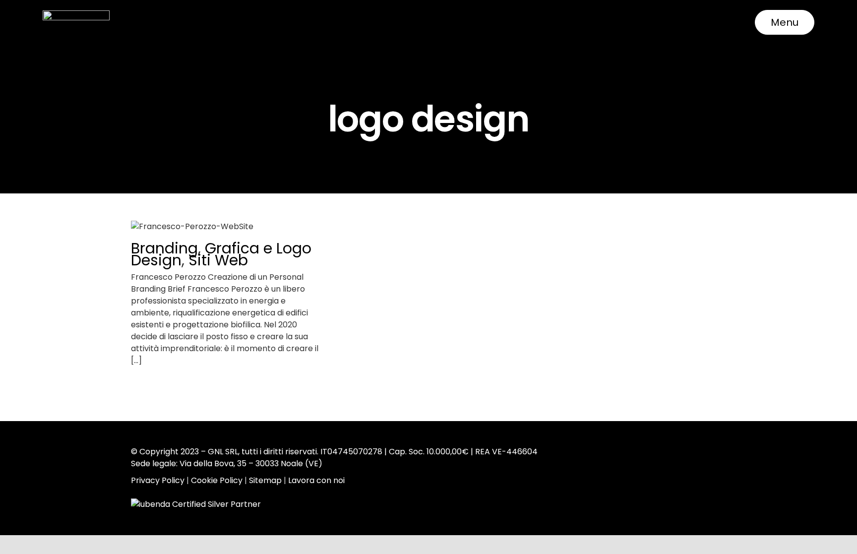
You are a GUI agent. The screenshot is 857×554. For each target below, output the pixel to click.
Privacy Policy (157, 480)
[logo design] (225, 227)
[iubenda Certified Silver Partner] (196, 503)
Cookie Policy (217, 480)
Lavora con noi (316, 480)
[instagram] (667, 466)
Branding (164, 248)
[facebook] (650, 466)
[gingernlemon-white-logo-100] (76, 14)
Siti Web (218, 260)
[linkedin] (683, 466)
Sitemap (265, 480)
